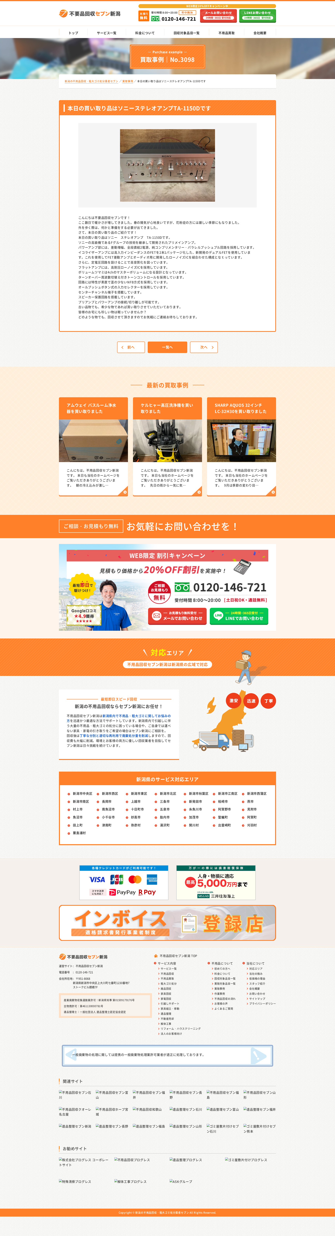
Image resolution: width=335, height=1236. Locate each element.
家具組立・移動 (170, 1008)
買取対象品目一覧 (225, 983)
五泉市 (165, 809)
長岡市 (107, 801)
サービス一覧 (107, 32)
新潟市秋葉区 (199, 793)
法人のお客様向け (171, 1033)
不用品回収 (167, 973)
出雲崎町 (224, 825)
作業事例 (219, 993)
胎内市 (165, 817)
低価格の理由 (257, 978)
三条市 (165, 801)
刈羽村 (252, 825)
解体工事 (166, 1023)
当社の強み (256, 973)
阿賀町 (252, 817)
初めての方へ (222, 968)
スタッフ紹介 (257, 983)
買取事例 (219, 988)
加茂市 (194, 817)
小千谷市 (108, 817)
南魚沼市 (108, 809)
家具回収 (166, 993)
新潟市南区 (81, 801)
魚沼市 (78, 817)
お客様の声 (221, 1003)
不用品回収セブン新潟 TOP (178, 956)
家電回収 (166, 998)
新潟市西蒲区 (257, 793)
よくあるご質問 (223, 1008)
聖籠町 (223, 817)
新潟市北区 (168, 793)
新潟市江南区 (228, 793)
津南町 (107, 825)
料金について (145, 32)
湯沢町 (165, 825)
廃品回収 (166, 988)
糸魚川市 (195, 809)
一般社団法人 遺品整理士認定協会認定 (103, 1012)
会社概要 (260, 32)
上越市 (136, 801)
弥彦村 (136, 825)
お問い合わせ (257, 993)
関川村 (194, 825)
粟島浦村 (79, 832)
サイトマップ (257, 998)
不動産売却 (167, 1018)
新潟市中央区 (82, 793)
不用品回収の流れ (225, 998)
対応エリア (256, 968)
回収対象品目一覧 (187, 32)
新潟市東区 (139, 793)
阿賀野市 (224, 809)
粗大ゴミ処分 (169, 983)
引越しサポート (170, 1003)
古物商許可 (70, 1006)
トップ (73, 32)
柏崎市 (223, 801)
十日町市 (137, 809)
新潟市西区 (110, 793)
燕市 (250, 801)
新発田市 (195, 801)
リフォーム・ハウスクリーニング (181, 1028)
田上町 (78, 825)
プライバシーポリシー (262, 1003)
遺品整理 (166, 1013)
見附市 (252, 809)
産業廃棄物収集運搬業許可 (80, 1000)
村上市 (78, 809)
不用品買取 (226, 32)
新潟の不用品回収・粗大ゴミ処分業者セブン (162, 1212)
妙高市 (136, 817)
